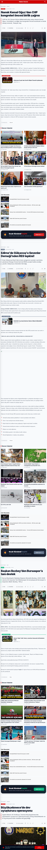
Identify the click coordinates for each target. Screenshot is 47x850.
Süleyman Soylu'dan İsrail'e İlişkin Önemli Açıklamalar (28, 80)
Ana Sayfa (4, 6)
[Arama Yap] (45, 2)
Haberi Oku (16, 82)
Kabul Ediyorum (39, 847)
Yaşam (2, 249)
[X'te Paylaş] (28, 28)
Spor (2, 567)
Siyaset (8, 6)
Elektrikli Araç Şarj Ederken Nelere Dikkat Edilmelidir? (28, 321)
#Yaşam (11, 440)
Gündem (8, 801)
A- (42, 28)
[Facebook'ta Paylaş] (25, 28)
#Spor (11, 677)
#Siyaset (11, 122)
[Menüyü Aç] (2, 2)
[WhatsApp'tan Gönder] (30, 28)
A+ (45, 28)
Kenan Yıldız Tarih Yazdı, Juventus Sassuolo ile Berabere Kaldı (29, 639)
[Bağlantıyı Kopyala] (33, 28)
